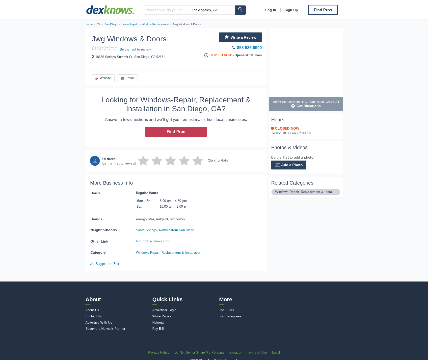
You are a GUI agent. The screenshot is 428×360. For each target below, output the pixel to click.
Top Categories (230, 316)
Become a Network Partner (105, 329)
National (158, 322)
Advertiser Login (164, 310)
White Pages (161, 316)
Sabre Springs (146, 230)
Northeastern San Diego (176, 230)
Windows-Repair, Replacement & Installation (168, 252)
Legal (276, 352)
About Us (92, 310)
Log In (270, 10)
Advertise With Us (98, 322)
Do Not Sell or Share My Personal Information (208, 352)
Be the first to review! (136, 49)
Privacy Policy (158, 352)
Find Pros (176, 132)
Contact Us (93, 316)
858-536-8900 (249, 48)
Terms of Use (257, 352)
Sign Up (291, 10)
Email (130, 78)
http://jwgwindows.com (152, 241)
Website (105, 78)
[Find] (240, 10)
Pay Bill (158, 329)
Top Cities (226, 310)
